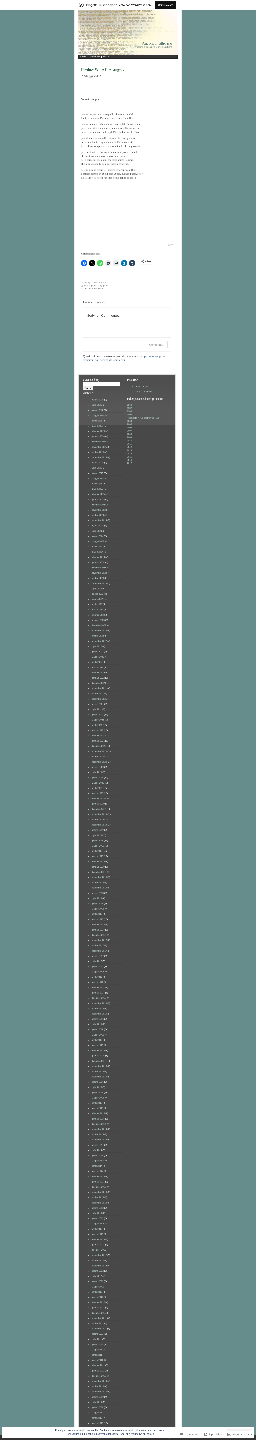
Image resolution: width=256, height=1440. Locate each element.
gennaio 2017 (98, 992)
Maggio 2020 (98, 783)
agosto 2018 (98, 893)
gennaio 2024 (98, 562)
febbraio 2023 (98, 615)
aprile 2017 (97, 977)
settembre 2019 (99, 825)
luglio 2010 (97, 1402)
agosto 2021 (98, 704)
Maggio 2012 (98, 1286)
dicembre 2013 (99, 1187)
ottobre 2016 (98, 1008)
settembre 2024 (99, 520)
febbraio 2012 (98, 1302)
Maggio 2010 (98, 1412)
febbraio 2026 (98, 431)
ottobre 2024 (98, 515)
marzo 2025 (97, 489)
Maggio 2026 (98, 415)
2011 (129, 444)
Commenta (156, 344)
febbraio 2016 (98, 1050)
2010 (129, 440)
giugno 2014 (97, 1155)
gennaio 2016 (98, 1055)
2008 (129, 434)
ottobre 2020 (98, 756)
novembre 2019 (99, 814)
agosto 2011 (97, 1334)
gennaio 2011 (98, 1370)
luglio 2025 (97, 468)
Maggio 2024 (98, 541)
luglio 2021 (97, 709)
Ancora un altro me (157, 43)
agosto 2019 (98, 830)
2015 (129, 457)
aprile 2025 (97, 483)
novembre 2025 (99, 447)
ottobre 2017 (98, 945)
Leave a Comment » (93, 288)
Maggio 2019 (98, 846)
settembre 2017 (99, 951)
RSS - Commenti (144, 391)
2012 (129, 447)
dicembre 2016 (99, 998)
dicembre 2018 (99, 872)
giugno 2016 (97, 1029)
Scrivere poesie (99, 57)
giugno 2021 (97, 714)
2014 (129, 453)
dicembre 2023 (99, 567)
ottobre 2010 (98, 1386)
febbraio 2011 (98, 1365)
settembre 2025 (99, 457)
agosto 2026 (98, 399)
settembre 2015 (99, 1076)
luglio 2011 (97, 1339)
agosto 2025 (98, 462)
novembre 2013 (99, 1192)
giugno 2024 (97, 536)
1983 (129, 411)
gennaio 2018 (98, 930)
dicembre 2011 (99, 1313)
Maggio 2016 (98, 1035)
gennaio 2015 (98, 1119)
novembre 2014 (99, 1129)
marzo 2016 (97, 1045)
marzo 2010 (97, 1423)
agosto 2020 (98, 767)
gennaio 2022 (98, 678)
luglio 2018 (97, 898)
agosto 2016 (98, 1019)
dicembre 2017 (99, 935)
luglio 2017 (97, 961)
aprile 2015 (97, 1103)
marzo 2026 (97, 426)
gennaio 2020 (98, 803)
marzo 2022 (97, 667)
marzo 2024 (97, 552)
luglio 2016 (97, 1024)
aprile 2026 (97, 420)
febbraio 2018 (98, 924)
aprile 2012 (97, 1292)
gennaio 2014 (98, 1181)
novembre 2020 (99, 751)
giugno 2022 (97, 651)
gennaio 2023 (98, 620)
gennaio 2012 (98, 1307)
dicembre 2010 (99, 1376)
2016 (129, 460)
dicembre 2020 (99, 746)
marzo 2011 (97, 1360)
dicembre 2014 (99, 1124)
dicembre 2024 (99, 504)
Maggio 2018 (98, 908)
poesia (94, 285)
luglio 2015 (97, 1087)
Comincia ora (165, 4)
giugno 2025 (97, 473)
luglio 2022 (97, 646)
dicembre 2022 (99, 625)
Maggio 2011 (98, 1349)
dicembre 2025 (99, 441)
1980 (129, 405)
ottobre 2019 (98, 819)
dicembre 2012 (99, 1250)
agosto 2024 (98, 525)
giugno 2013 (97, 1218)
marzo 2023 (97, 609)
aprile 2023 (97, 604)
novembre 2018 (99, 877)
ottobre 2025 (98, 452)
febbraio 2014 (98, 1176)
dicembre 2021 (99, 683)
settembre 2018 (99, 887)
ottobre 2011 (98, 1323)
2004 (129, 421)
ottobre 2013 (98, 1197)
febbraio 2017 (98, 987)
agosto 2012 (98, 1271)
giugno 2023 (97, 594)
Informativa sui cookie (142, 1434)
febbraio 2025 (98, 494)
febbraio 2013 (98, 1239)
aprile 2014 (97, 1166)
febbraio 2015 (98, 1113)
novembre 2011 (99, 1318)
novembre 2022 (99, 630)
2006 (129, 427)
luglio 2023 (97, 588)
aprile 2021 (97, 725)
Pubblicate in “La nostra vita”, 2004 (144, 418)
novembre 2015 (99, 1066)
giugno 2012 (97, 1281)
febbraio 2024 (98, 557)
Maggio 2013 (98, 1223)
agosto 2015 (98, 1082)
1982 (129, 408)
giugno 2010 (97, 1407)
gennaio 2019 (98, 867)
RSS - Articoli (142, 386)
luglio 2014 (97, 1150)
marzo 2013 (97, 1234)
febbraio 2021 (98, 735)
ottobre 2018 (98, 882)
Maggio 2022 (98, 657)
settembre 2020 (99, 762)
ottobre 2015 (98, 1071)
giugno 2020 (97, 777)
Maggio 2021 (98, 719)
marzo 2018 (97, 919)
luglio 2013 (97, 1213)
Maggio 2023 (98, 599)
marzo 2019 (97, 856)
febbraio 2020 (98, 798)
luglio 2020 (97, 772)
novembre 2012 (99, 1255)
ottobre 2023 (98, 578)
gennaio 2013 (98, 1244)
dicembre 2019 (99, 809)
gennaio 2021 (98, 741)
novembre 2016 (99, 1003)
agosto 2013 (98, 1208)
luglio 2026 (97, 405)
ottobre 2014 (98, 1134)
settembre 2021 (99, 699)
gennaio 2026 (98, 436)
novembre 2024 (99, 510)
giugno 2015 (97, 1092)
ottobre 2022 (98, 636)
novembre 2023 (99, 573)
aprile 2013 (97, 1229)
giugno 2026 (97, 410)
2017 (129, 463)
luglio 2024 (97, 531)
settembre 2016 (99, 1014)
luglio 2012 (97, 1276)
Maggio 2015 (98, 1097)
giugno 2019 (97, 840)
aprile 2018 (97, 914)
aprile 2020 (97, 788)
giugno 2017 (97, 966)
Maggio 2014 (98, 1160)
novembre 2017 (99, 940)
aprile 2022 (97, 662)
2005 (129, 424)
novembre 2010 (99, 1381)
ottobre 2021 (98, 693)
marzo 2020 (97, 793)
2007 (129, 430)
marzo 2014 (97, 1171)
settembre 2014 (99, 1139)
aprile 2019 (97, 851)
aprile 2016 (97, 1040)
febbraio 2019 (98, 861)
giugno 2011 (97, 1344)
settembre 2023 (99, 583)
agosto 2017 (98, 956)
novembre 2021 (99, 688)
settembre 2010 (99, 1391)
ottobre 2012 (98, 1260)
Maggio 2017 (98, 971)
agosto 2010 (98, 1397)
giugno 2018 (97, 903)
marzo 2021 (97, 730)
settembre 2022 (99, 641)
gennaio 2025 (98, 499)
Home (83, 57)
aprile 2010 (97, 1418)
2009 (129, 437)
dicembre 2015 (99, 1061)
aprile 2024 (97, 546)
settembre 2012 (99, 1265)
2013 (129, 450)
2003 (129, 414)
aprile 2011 (97, 1355)
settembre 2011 (99, 1328)
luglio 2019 (97, 835)
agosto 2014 (98, 1145)
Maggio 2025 (98, 478)
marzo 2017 (97, 982)
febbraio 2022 (98, 672)
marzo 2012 (97, 1297)
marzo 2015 (97, 1108)
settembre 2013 (99, 1203)
